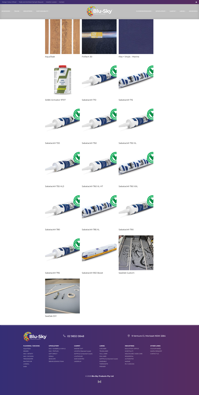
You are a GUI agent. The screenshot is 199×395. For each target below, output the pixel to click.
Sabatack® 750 (89, 143)
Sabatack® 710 (89, 100)
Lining (182, 11)
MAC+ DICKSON (28, 356)
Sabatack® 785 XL (91, 229)
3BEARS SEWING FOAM (56, 361)
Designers (6, 11)
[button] (196, 2)
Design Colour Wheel (9, 2)
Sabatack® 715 (126, 100)
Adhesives (193, 11)
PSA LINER (103, 356)
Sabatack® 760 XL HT (92, 186)
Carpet (173, 11)
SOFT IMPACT (53, 353)
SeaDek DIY (51, 316)
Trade (16, 11)
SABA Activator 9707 (55, 100)
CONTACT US (154, 353)
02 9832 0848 (75, 336)
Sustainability (42, 11)
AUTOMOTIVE (129, 359)
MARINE (127, 361)
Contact (61, 2)
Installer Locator (51, 2)
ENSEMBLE (103, 361)
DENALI (51, 356)
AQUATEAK (27, 348)
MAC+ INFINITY (28, 353)
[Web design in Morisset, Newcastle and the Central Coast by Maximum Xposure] (99, 382)
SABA (25, 366)
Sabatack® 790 (126, 229)
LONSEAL (26, 364)
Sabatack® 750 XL (127, 143)
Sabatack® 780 (52, 229)
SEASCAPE (52, 359)
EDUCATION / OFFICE (132, 348)
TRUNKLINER (104, 351)
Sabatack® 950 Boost (92, 273)
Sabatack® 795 (52, 273)
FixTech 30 (87, 56)
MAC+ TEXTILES (54, 351)
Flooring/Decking (143, 11)
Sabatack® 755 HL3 (54, 186)
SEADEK (26, 351)
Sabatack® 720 (52, 143)
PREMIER (103, 366)
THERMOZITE (104, 364)
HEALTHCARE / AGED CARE (133, 353)
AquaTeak (50, 56)
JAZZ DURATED (79, 359)
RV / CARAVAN (129, 364)
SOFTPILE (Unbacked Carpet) (83, 353)
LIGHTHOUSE (78, 356)
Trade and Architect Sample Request (31, 2)
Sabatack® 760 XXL (128, 186)
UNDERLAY (77, 361)
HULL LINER (103, 353)
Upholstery (161, 11)
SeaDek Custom (126, 273)
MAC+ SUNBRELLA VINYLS (57, 348)
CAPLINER (103, 348)
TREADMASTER (28, 359)
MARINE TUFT (78, 348)
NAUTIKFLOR (27, 361)
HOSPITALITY (129, 351)
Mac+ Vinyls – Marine (129, 56)
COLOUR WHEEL (155, 348)
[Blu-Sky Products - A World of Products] (99, 11)
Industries (27, 11)
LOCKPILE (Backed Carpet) (82, 351)
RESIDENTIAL (129, 356)
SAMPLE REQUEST (156, 351)
